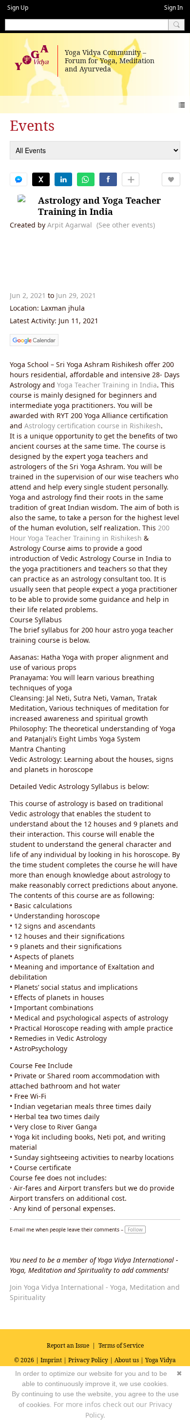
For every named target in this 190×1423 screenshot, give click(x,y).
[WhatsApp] (86, 179)
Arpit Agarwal (69, 224)
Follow (135, 1229)
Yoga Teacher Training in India (107, 384)
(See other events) (125, 224)
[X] (41, 179)
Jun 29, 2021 (76, 295)
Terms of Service (121, 1345)
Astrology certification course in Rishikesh (92, 425)
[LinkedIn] (63, 179)
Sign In (173, 7)
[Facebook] (108, 179)
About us (126, 1360)
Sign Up (17, 7)
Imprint (51, 1360)
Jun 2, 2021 (28, 295)
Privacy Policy (88, 1360)
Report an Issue (68, 1345)
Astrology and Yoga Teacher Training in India (99, 205)
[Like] (171, 179)
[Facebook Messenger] (18, 179)
